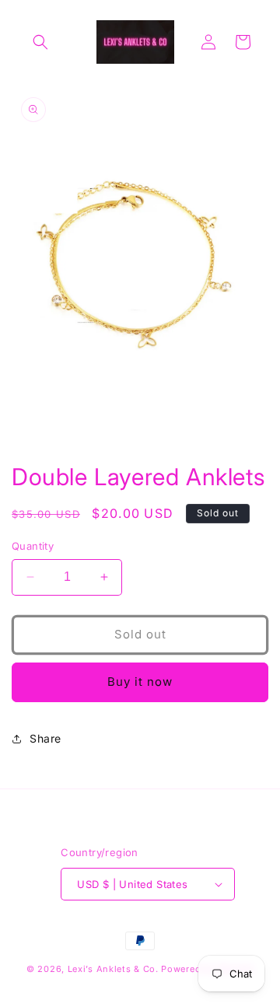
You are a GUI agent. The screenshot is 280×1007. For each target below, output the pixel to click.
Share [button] (45, 738)
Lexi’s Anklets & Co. (115, 968)
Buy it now (140, 681)
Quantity (33, 546)
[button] (40, 42)
